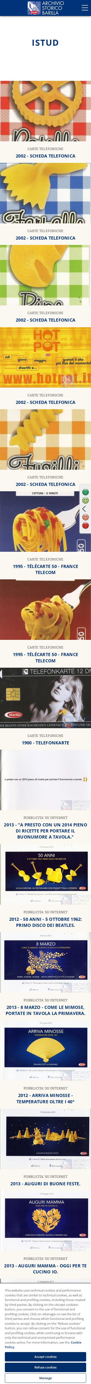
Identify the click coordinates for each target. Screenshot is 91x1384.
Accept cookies (45, 1356)
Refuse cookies (45, 1367)
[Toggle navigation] (85, 7)
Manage (45, 1378)
